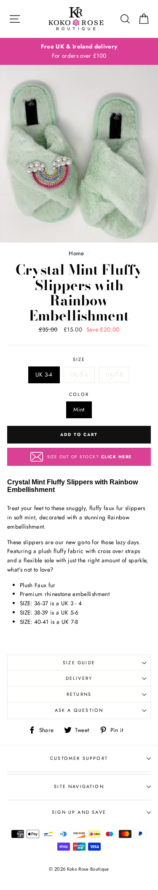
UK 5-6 (79, 374)
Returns (79, 694)
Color (79, 394)
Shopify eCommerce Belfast (79, 882)
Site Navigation (79, 786)
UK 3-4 (44, 374)
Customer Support (79, 758)
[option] (79, 51)
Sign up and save (79, 812)
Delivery (79, 678)
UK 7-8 (114, 374)
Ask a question (79, 710)
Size (79, 359)
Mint (78, 409)
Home (76, 253)
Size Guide (79, 662)
